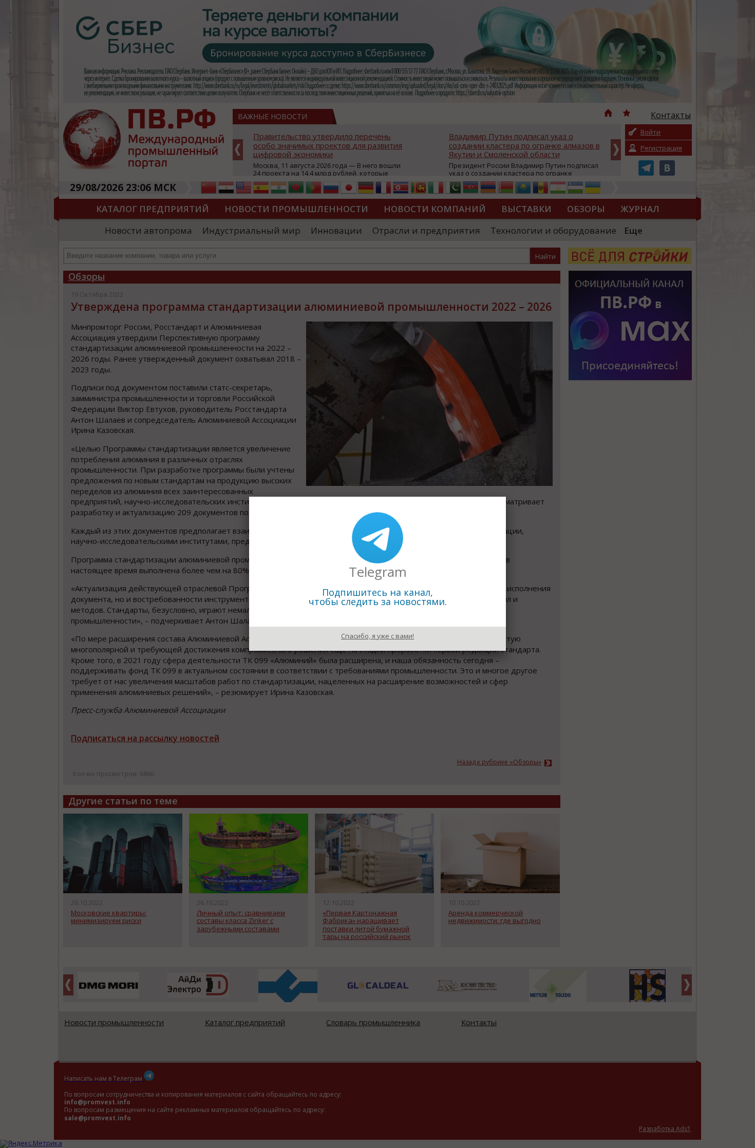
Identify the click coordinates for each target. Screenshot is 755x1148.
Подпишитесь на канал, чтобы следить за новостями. (378, 597)
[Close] (506, 496)
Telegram (378, 571)
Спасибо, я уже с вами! (377, 636)
